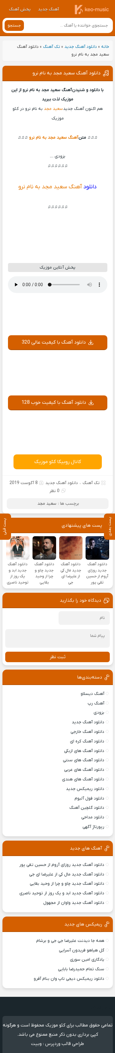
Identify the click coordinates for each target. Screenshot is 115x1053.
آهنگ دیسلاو (92, 694)
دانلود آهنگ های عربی (84, 770)
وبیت (36, 1044)
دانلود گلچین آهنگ (86, 808)
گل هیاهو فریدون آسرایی (81, 950)
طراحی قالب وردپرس (64, 1044)
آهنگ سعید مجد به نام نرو (53, 137)
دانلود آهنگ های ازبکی (84, 751)
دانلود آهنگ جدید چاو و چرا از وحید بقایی (67, 884)
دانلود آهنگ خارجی (87, 732)
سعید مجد (53, 109)
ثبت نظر (58, 657)
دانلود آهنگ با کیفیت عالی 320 (54, 342)
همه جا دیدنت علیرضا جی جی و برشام (70, 941)
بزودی (99, 713)
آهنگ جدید (48, 9)
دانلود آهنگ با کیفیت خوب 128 (53, 402)
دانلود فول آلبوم (89, 798)
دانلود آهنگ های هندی (83, 779)
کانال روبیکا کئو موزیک (57, 462)
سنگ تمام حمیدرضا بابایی (81, 969)
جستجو (14, 25)
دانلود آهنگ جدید (80, 47)
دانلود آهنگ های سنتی (83, 760)
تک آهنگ (51, 47)
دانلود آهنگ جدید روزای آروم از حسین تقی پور (61, 865)
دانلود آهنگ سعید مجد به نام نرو (67, 73)
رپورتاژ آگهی (93, 827)
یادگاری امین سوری (87, 960)
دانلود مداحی (92, 817)
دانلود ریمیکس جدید (85, 789)
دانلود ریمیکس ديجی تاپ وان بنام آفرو (69, 979)
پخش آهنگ (20, 9)
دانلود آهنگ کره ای (87, 741)
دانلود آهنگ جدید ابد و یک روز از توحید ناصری (61, 893)
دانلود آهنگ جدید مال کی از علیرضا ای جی (66, 874)
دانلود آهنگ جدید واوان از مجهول (73, 903)
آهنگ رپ (96, 703)
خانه (105, 47)
